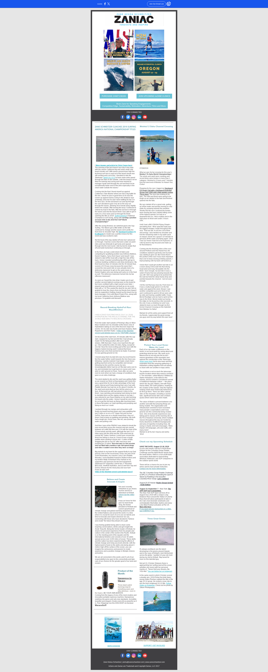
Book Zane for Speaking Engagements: (134, 105)
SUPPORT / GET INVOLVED (154, 646)
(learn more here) (146, 361)
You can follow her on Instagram (160, 571)
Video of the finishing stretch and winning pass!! (114, 472)
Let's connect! (163, 479)
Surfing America (121, 216)
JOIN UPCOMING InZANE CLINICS (154, 96)
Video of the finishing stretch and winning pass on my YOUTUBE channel (115, 332)
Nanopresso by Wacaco (125, 579)
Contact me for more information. (153, 469)
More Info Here (145, 507)
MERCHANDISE (113, 646)
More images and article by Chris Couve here (114, 165)
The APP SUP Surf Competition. (155, 490)
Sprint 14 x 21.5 (109, 178)
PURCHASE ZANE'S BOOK (114, 96)
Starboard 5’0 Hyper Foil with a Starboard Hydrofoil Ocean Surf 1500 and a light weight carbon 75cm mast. (156, 191)
